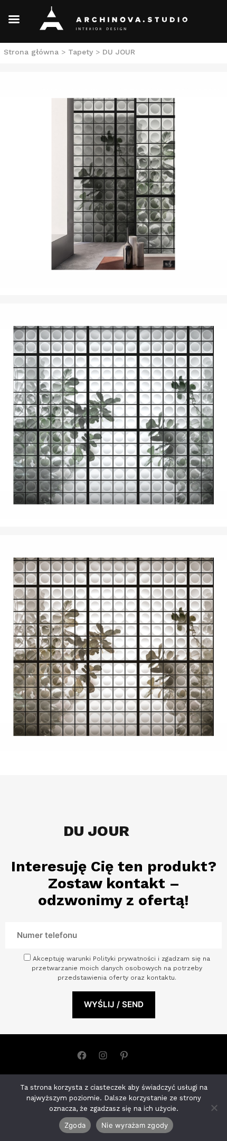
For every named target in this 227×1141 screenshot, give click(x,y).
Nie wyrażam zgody (134, 1125)
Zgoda (75, 1125)
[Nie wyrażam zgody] (214, 1107)
